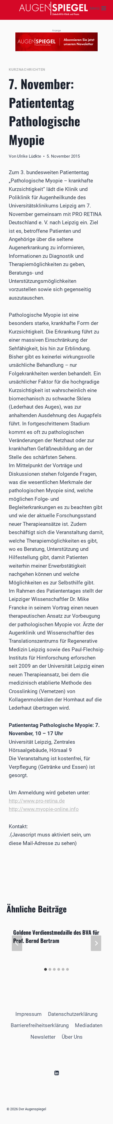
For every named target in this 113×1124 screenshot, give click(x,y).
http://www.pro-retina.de (37, 801)
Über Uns (72, 1037)
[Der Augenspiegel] (53, 8)
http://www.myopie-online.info (44, 809)
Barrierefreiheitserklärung (40, 1025)
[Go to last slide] (17, 943)
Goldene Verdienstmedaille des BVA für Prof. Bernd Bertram (56, 936)
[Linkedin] (56, 1073)
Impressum (28, 1014)
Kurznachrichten (27, 69)
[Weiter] (96, 943)
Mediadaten (88, 1025)
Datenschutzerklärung (73, 1014)
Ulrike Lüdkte (29, 156)
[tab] (45, 969)
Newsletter (42, 1037)
